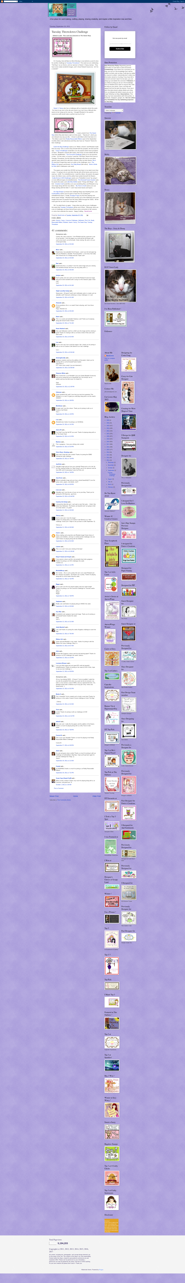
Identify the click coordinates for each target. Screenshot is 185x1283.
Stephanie (59, 601)
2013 (108, 455)
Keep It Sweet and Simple (63, 557)
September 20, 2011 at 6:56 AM (65, 311)
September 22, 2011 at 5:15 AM (65, 621)
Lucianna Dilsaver (61, 663)
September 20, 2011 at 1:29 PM (65, 414)
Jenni (57, 750)
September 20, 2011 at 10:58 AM (65, 367)
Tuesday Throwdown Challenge (111, 474)
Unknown (59, 392)
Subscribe (120, 49)
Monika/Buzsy (60, 570)
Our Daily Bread (76, 164)
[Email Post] (87, 215)
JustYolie (58, 464)
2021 (108, 433)
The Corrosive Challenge (74, 154)
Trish (57, 709)
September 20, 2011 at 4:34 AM (65, 258)
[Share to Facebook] (58, 218)
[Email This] (52, 218)
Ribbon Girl (59, 639)
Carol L (58, 533)
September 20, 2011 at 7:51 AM (65, 323)
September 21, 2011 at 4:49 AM (65, 510)
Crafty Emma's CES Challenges (61, 178)
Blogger (101, 1269)
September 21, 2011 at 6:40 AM (65, 527)
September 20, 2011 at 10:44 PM (65, 496)
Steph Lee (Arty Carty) (62, 291)
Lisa (57, 419)
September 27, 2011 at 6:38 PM (65, 745)
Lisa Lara (58, 490)
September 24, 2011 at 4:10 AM (65, 704)
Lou (57, 342)
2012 (108, 457)
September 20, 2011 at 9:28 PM (65, 484)
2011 (108, 460)
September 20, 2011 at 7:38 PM (65, 472)
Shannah (58, 303)
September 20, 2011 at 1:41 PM (65, 424)
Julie (57, 651)
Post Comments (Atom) (64, 800)
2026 (108, 420)
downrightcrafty (60, 358)
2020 (108, 436)
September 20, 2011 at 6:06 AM (65, 270)
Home (75, 796)
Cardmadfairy (56, 193)
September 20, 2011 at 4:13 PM (65, 436)
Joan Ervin (59, 478)
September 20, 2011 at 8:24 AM (65, 336)
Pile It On (87, 220)
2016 (108, 447)
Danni (57, 316)
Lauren (58, 546)
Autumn (58, 220)
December (111, 462)
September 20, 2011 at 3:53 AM (65, 244)
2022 (108, 431)
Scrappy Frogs (74, 195)
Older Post (96, 796)
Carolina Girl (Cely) (61, 502)
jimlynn (58, 275)
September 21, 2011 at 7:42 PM (65, 578)
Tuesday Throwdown (73, 63)
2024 (108, 425)
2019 (108, 439)
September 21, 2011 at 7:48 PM (65, 596)
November (111, 465)
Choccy (58, 515)
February (110, 487)
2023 (108, 428)
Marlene (58, 442)
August (110, 479)
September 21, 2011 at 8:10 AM (65, 541)
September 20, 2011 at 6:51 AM (65, 297)
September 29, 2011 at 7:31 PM (65, 772)
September (111, 470)
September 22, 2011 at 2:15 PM (65, 657)
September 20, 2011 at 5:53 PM (65, 446)
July (109, 481)
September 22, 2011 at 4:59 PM (65, 671)
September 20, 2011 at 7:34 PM (65, 458)
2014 (108, 452)
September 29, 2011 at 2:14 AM (65, 760)
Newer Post (54, 796)
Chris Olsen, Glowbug (62, 452)
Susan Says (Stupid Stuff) (63, 778)
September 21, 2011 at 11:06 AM (65, 551)
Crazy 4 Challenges (62, 150)
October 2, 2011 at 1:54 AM (63, 784)
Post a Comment (58, 788)
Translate (118, 113)
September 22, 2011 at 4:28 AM (65, 606)
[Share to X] (56, 218)
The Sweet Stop (82, 222)
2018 (108, 441)
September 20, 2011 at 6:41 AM (65, 285)
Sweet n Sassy (73, 222)
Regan (58, 584)
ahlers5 (58, 721)
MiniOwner (59, 406)
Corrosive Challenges (72, 220)
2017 (108, 444)
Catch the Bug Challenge (61, 146)
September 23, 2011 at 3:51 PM (65, 688)
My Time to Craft (81, 186)
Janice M (58, 430)
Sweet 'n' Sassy (58, 108)
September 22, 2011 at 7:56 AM (65, 633)
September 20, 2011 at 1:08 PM (65, 400)
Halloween (81, 220)
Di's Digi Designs (59, 191)
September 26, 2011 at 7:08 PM (65, 729)
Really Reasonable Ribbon (74, 139)
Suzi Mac (58, 611)
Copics (63, 220)
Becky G (58, 694)
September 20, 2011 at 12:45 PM (65, 386)
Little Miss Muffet (72, 182)
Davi (57, 263)
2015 (108, 449)
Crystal (58, 766)
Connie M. (59, 735)
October (110, 468)
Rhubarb (65, 222)
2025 (108, 423)
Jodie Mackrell (60, 627)
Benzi (57, 249)
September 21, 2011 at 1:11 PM (65, 565)
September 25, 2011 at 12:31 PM (65, 716)
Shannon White (60, 373)
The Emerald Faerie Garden (86, 180)
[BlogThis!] (54, 218)
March (110, 484)
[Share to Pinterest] (60, 218)
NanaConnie (110, 355)
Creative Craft (59, 184)
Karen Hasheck (60, 328)
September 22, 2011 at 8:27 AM (65, 645)
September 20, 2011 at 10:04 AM (65, 352)
